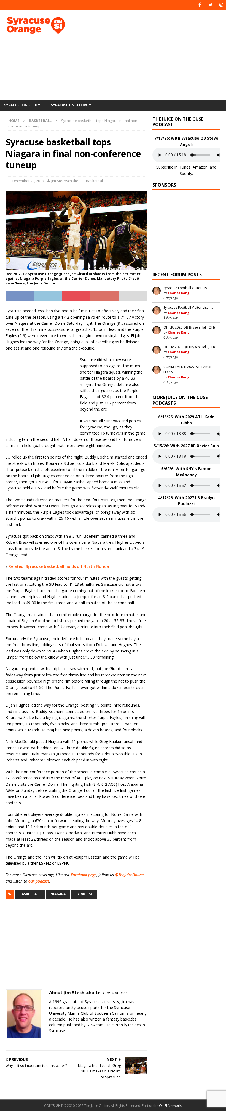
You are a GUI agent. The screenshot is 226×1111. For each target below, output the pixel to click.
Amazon (200, 167)
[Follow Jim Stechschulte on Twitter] (51, 1040)
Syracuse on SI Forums (72, 105)
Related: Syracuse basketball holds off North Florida (59, 566)
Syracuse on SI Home (23, 105)
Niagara (58, 894)
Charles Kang (178, 293)
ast (46, 881)
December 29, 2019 (28, 180)
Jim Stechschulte (64, 180)
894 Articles (117, 992)
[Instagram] (221, 5)
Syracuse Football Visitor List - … (188, 288)
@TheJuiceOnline (129, 874)
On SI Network (170, 1105)
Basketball (95, 180)
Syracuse (84, 894)
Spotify (186, 173)
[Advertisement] (154, 53)
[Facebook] (200, 5)
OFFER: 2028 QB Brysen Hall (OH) (189, 327)
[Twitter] (210, 5)
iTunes (184, 167)
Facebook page (83, 874)
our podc (36, 881)
